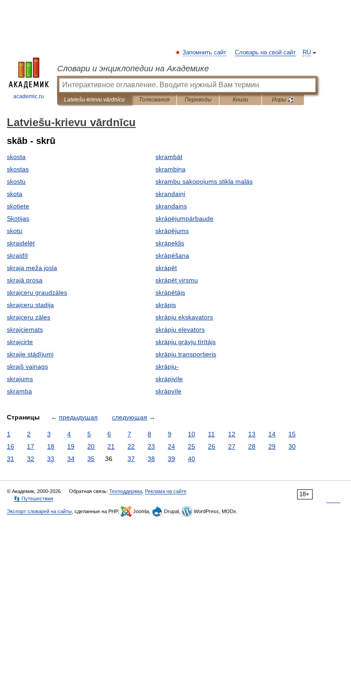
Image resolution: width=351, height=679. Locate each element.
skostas (18, 169)
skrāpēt (166, 267)
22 (131, 446)
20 (91, 446)
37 (131, 458)
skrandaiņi (170, 193)
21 (111, 446)
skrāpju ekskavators (184, 317)
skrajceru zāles (28, 317)
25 (191, 446)
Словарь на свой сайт (265, 52)
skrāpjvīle (169, 378)
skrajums (20, 378)
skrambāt (168, 156)
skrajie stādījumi (30, 354)
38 (151, 458)
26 (211, 446)
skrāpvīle (168, 391)
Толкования (154, 99)
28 (251, 446)
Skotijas (18, 218)
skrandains (171, 206)
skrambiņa (170, 169)
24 (171, 446)
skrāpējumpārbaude (184, 218)
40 (191, 458)
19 (70, 446)
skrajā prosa (25, 280)
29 (272, 446)
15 (292, 434)
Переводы (198, 99)
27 (231, 446)
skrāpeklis (169, 243)
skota (14, 193)
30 (292, 446)
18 (50, 446)
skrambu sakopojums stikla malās (204, 181)
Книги (240, 99)
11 (211, 434)
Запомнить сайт (204, 52)
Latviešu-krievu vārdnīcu (94, 99)
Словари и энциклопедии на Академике (133, 68)
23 (151, 446)
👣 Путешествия (33, 498)
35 (91, 458)
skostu (16, 181)
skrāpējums (172, 230)
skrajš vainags (27, 366)
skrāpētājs (170, 292)
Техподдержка (125, 491)
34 (70, 458)
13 (251, 434)
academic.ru (28, 96)
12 (231, 434)
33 (50, 458)
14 (272, 434)
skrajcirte (20, 341)
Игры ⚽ (283, 99)
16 (10, 446)
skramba (19, 391)
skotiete (18, 206)
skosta (16, 156)
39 (171, 458)
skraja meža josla (32, 267)
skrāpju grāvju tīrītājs (185, 341)
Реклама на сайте (165, 491)
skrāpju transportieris (185, 354)
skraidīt (17, 255)
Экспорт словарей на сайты (39, 511)
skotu (14, 230)
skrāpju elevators (180, 329)
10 (191, 434)
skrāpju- (167, 366)
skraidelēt (21, 243)
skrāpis (165, 304)
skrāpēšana (172, 255)
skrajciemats (25, 329)
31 (10, 458)
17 (30, 446)
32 (30, 458)
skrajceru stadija (30, 304)
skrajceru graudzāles (37, 292)
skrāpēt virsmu (176, 280)
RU (307, 52)
